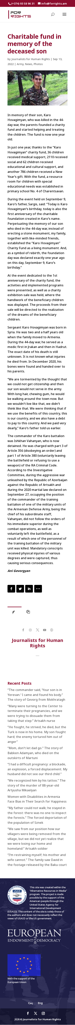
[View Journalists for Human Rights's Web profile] (51, 630)
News (28, 64)
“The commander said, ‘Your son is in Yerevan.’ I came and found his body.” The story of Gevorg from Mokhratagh (36, 695)
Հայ (30, 1003)
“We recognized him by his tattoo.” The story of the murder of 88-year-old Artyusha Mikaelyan (37, 785)
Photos (38, 64)
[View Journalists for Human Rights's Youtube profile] (44, 630)
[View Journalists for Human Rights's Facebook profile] (23, 630)
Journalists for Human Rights (30, 59)
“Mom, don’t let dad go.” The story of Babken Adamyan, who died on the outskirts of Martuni (35, 753)
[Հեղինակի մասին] (15, 613)
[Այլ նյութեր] (29, 613)
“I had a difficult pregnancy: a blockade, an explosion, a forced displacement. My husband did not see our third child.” (37, 769)
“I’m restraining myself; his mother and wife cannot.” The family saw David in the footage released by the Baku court (37, 860)
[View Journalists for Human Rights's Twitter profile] (37, 630)
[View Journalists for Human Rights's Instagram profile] (30, 630)
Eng (40, 1003)
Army (20, 64)
